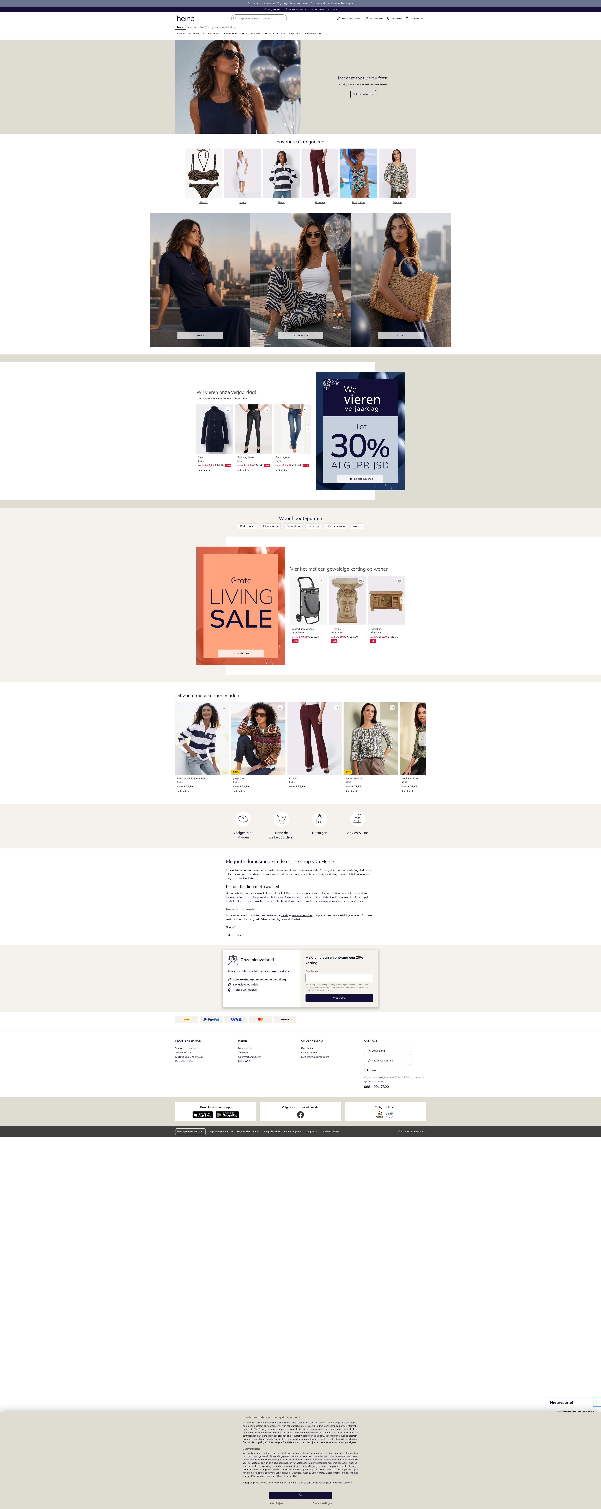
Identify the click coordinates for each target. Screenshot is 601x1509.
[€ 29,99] (202, 738)
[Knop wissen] (283, 18)
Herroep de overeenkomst (190, 1131)
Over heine (307, 1048)
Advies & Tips (183, 1052)
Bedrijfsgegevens (293, 1131)
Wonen (191, 27)
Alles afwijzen (276, 1503)
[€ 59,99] (314, 738)
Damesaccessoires (274, 33)
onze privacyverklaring (265, 1482)
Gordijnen (313, 526)
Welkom (243, 1052)
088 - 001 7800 (376, 1087)
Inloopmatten (271, 526)
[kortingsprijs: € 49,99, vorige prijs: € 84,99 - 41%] (292, 429)
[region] (300, 1460)
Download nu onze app (215, 1107)
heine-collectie (312, 33)
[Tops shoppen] (237, 87)
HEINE (242, 1040)
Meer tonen (328, 990)
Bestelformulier (184, 1061)
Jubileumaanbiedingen (225, 27)
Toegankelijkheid (272, 1131)
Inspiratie (294, 33)
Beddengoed (247, 526)
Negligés (231, 927)
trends (284, 915)
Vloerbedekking (336, 526)
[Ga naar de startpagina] (185, 18)
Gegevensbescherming (248, 1131)
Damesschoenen (250, 33)
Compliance (311, 1131)
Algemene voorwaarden (221, 1131)
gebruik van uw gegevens (332, 1422)
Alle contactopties (382, 1060)
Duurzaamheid (309, 1052)
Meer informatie (332, 1435)
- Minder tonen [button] (234, 935)
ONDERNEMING (312, 1040)
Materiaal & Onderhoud (189, 1056)
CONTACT (370, 1040)
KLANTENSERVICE (188, 1040)
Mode (180, 27)
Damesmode (196, 33)
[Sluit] (597, 1402)
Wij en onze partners (254, 1422)
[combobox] (265, 18)
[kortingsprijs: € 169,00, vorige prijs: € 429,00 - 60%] (386, 600)
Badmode (213, 33)
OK (300, 1495)
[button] (308, 429)
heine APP (244, 1061)
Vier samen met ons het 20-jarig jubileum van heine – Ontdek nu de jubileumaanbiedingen (300, 3)
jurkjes (298, 874)
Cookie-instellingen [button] (330, 1131)
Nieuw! (181, 33)
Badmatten (293, 526)
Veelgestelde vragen (187, 1048)
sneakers (308, 874)
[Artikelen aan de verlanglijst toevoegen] (228, 410)
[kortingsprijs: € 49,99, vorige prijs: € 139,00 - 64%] (308, 600)
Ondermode (230, 33)
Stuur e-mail (379, 1051)
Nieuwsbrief (245, 1048)
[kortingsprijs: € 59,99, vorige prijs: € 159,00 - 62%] (347, 600)
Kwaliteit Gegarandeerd (315, 1056)
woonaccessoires (302, 915)
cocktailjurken (247, 878)
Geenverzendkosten (249, 1056)
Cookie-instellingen (322, 1503)
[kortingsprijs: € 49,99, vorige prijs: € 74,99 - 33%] (214, 429)
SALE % (204, 27)
